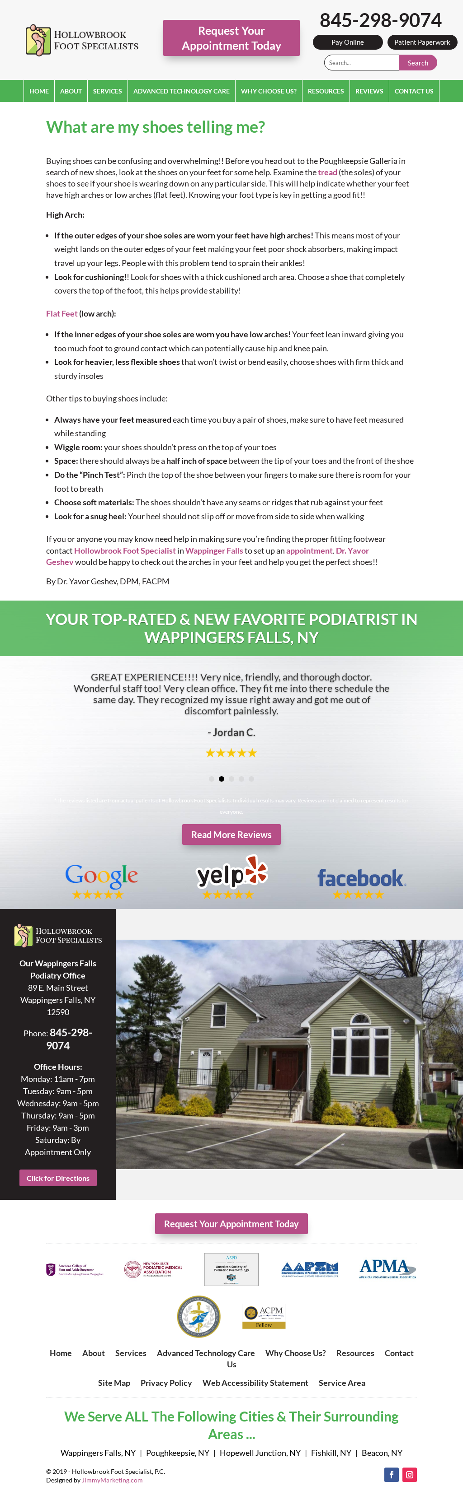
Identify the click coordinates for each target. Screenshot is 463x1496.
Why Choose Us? (269, 91)
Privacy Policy (166, 1383)
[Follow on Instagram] (409, 1475)
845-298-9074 (381, 20)
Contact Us (414, 91)
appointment (309, 550)
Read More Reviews (231, 834)
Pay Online (347, 42)
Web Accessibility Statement (255, 1383)
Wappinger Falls (214, 550)
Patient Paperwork (422, 42)
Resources (326, 91)
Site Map (114, 1383)
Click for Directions (58, 1178)
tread (327, 172)
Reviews (369, 91)
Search (418, 63)
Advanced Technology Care (181, 91)
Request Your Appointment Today (231, 37)
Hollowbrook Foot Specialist (125, 550)
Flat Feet (62, 313)
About (71, 91)
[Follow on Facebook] (391, 1475)
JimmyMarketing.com (112, 1480)
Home (39, 91)
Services (107, 91)
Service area (342, 1383)
